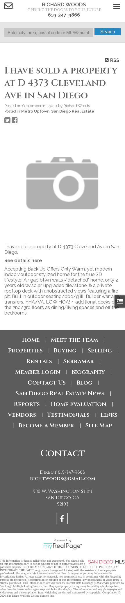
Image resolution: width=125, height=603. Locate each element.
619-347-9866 (64, 15)
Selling (100, 350)
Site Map (98, 425)
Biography (88, 372)
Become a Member (46, 425)
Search (107, 31)
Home (31, 340)
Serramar (78, 361)
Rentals (39, 361)
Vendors (22, 415)
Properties (25, 350)
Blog (84, 383)
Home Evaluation (78, 404)
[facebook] (62, 519)
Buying (65, 350)
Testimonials (68, 415)
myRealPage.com (62, 546)
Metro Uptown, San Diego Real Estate (57, 111)
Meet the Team (74, 340)
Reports (27, 404)
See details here (23, 260)
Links (109, 415)
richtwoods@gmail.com (62, 478)
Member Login (37, 372)
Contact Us (47, 383)
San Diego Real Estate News (59, 393)
